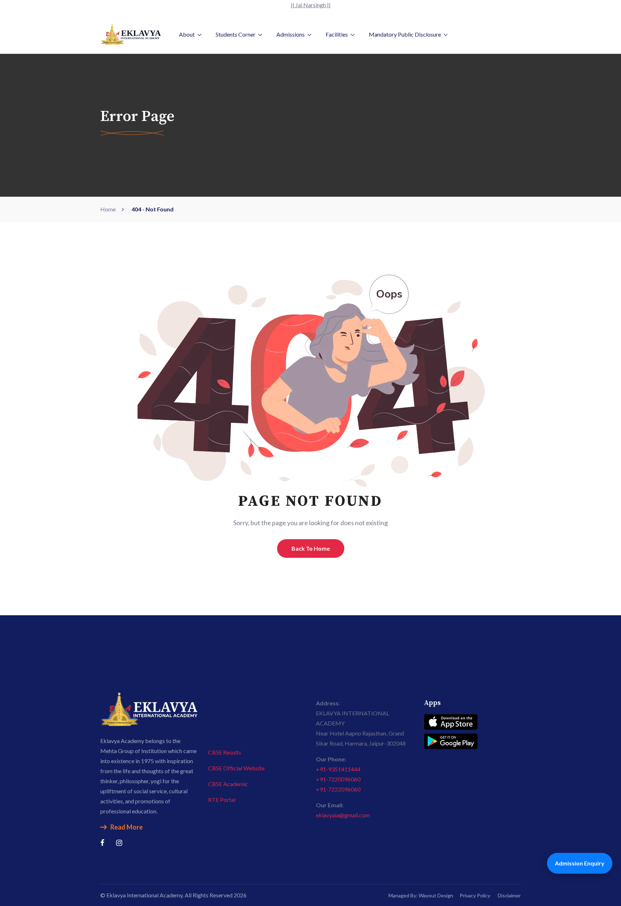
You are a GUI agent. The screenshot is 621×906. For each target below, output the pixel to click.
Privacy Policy (475, 895)
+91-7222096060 (338, 789)
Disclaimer (509, 895)
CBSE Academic (228, 783)
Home (109, 209)
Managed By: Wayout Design (420, 895)
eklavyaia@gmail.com (343, 815)
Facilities (337, 34)
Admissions (290, 34)
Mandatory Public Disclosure (405, 34)
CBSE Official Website (236, 768)
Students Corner (236, 34)
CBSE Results (224, 752)
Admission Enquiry (579, 863)
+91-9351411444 (338, 769)
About (187, 34)
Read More (126, 827)
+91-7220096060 (338, 779)
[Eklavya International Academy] (130, 33)
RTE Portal (221, 799)
